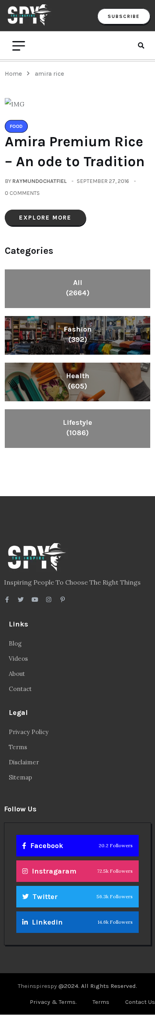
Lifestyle (77, 427)
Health (77, 381)
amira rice (49, 73)
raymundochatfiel (39, 181)
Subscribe (124, 16)
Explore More (45, 217)
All (77, 287)
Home (15, 73)
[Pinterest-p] (63, 600)
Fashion (78, 334)
